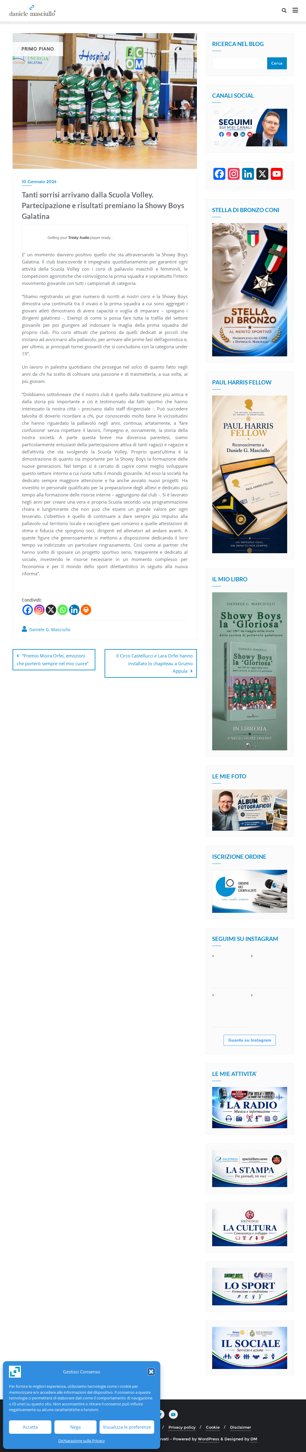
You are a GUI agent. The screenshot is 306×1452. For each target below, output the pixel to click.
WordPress (208, 1438)
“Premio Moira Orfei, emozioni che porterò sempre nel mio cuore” (52, 659)
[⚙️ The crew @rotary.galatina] (269, 970)
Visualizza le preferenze (127, 1427)
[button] (151, 1372)
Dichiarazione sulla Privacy (81, 1440)
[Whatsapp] (62, 610)
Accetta (30, 1427)
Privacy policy (182, 1427)
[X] (51, 610)
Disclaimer (240, 1427)
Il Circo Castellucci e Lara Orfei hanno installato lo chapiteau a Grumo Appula (154, 663)
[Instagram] (39, 610)
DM (253, 1438)
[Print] (86, 610)
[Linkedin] (74, 610)
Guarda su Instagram (249, 1040)
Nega (75, 1427)
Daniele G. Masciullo (49, 629)
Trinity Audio (78, 238)
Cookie (213, 1427)
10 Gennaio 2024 (39, 181)
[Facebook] (27, 610)
